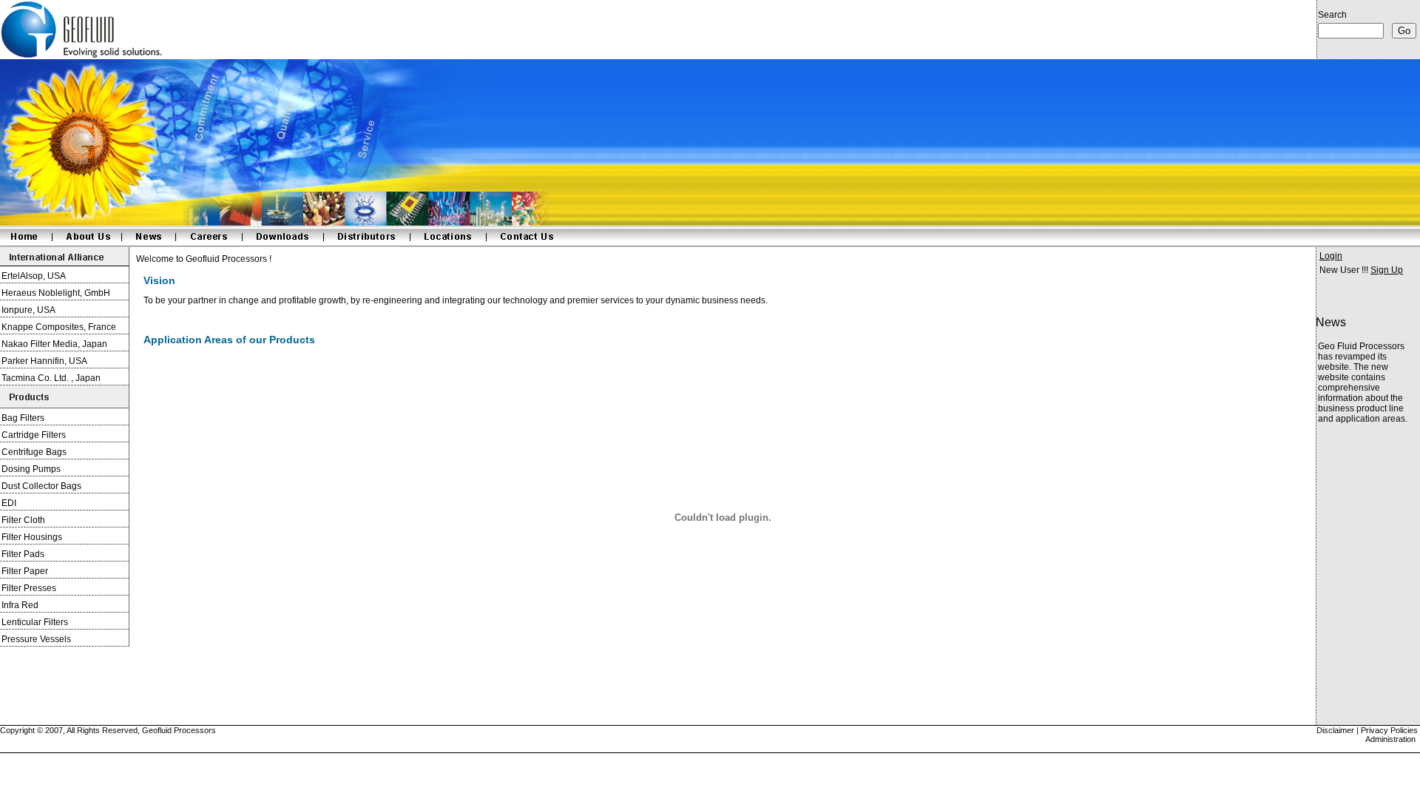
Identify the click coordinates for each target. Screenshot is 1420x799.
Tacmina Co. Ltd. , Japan (51, 378)
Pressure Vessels (36, 639)
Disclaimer (1335, 730)
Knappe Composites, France (58, 327)
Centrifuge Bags (34, 452)
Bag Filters (22, 418)
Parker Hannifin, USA (44, 361)
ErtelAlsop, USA (33, 276)
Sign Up (1386, 270)
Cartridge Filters (33, 435)
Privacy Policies (1390, 730)
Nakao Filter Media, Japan (54, 344)
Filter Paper (24, 571)
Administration (1390, 739)
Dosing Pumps (31, 469)
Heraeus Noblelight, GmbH (55, 293)
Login (1330, 256)
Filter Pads (22, 554)
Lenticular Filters (34, 622)
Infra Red (19, 605)
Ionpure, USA (28, 310)
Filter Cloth (23, 520)
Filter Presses (28, 588)
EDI (8, 503)
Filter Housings (31, 537)
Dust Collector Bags (41, 486)
